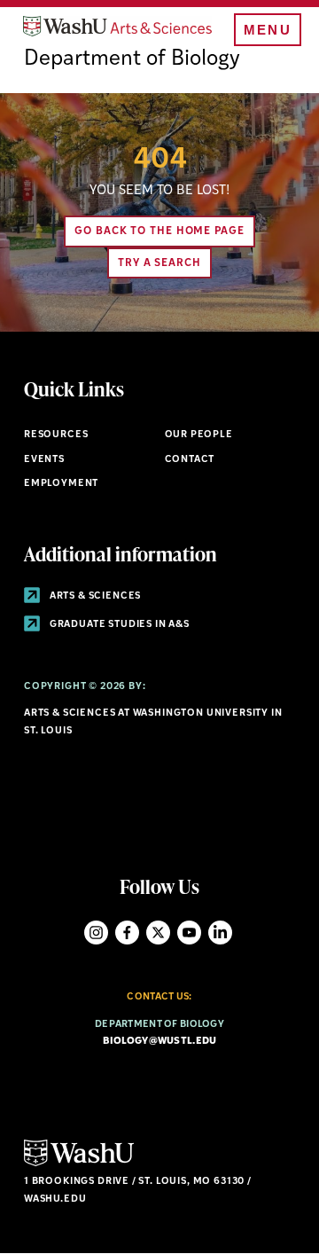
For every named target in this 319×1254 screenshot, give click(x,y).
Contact (190, 460)
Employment (61, 484)
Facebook (127, 932)
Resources (56, 435)
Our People (199, 435)
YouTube (189, 932)
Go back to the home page (159, 231)
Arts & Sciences (94, 596)
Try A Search (159, 263)
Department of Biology (132, 59)
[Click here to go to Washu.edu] (79, 1164)
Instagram (96, 932)
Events (44, 460)
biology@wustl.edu (160, 1041)
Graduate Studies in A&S (118, 625)
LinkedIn (220, 932)
